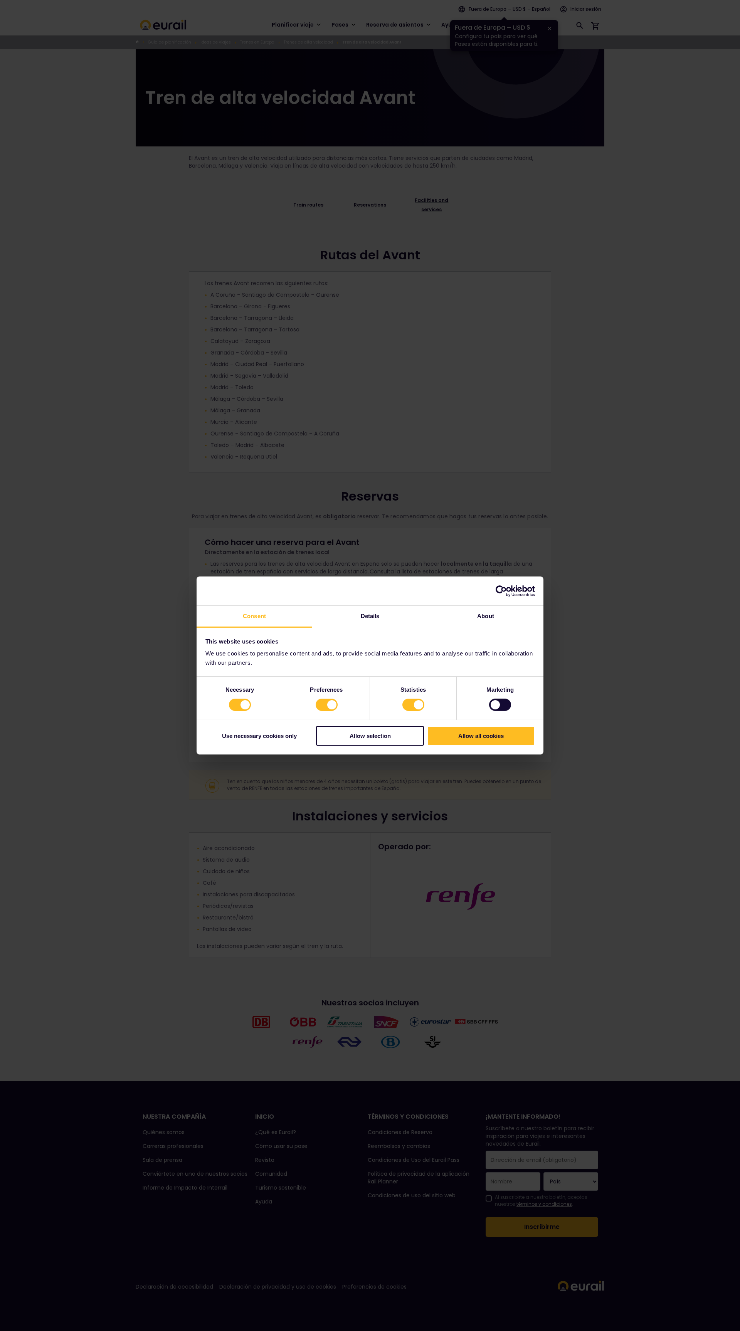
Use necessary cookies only (259, 736)
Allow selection (370, 736)
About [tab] (485, 616)
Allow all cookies (481, 736)
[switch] (327, 705)
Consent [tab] (254, 616)
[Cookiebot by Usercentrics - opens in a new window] (501, 591)
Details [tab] (370, 616)
